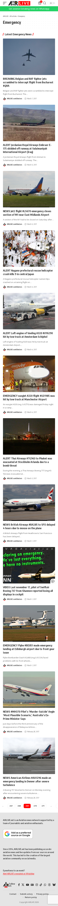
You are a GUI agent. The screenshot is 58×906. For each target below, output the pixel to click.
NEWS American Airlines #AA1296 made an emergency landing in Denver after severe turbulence (27, 781)
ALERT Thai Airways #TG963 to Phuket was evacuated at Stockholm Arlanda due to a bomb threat (27, 462)
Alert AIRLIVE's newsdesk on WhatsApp (18, 873)
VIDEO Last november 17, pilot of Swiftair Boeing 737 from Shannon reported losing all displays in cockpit (28, 591)
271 (43, 806)
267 (11, 806)
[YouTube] (27, 884)
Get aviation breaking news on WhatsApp (29, 8)
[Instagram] (37, 884)
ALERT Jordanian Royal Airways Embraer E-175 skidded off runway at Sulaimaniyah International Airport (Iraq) (27, 148)
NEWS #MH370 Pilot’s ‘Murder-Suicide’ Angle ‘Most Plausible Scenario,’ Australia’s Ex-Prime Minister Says (29, 715)
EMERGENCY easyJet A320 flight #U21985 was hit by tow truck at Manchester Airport (29, 397)
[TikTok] (41, 884)
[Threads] (49, 884)
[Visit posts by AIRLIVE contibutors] (4, 98)
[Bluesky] (54, 884)
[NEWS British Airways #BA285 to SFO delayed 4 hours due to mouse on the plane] (29, 502)
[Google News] (32, 884)
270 (35, 806)
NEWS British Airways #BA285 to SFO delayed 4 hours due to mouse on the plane (29, 526)
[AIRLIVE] (19, 3)
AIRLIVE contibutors (14, 98)
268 (19, 806)
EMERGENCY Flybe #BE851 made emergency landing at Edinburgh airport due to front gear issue (28, 649)
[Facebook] (19, 884)
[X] (23, 884)
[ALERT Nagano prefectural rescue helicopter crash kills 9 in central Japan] (29, 248)
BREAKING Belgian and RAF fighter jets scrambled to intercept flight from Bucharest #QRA (28, 82)
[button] (5, 3)
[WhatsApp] (45, 884)
